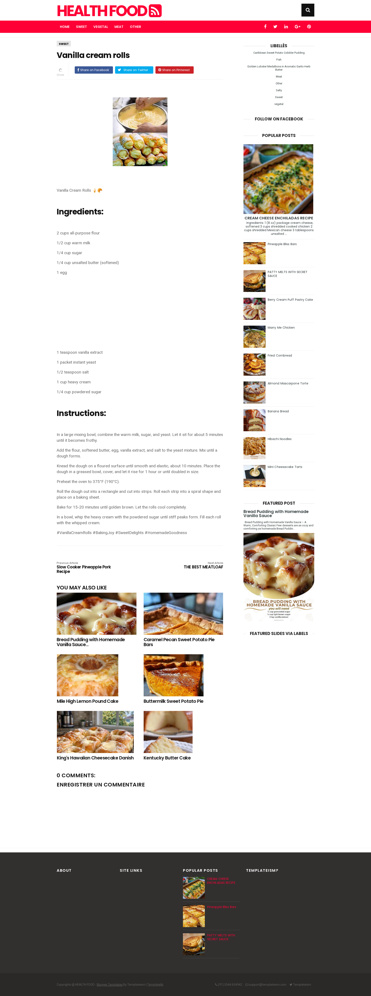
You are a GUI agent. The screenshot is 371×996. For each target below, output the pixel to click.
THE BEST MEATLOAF (203, 565)
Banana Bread (278, 411)
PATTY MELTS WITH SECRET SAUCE (287, 274)
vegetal (278, 104)
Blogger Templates (110, 984)
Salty (279, 90)
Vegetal (100, 26)
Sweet (81, 26)
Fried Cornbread (280, 355)
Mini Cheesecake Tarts (285, 467)
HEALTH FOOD (103, 11)
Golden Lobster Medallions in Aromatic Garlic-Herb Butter (278, 68)
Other (135, 26)
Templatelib (155, 984)
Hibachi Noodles (280, 439)
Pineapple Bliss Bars (282, 244)
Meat (118, 26)
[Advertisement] (142, 309)
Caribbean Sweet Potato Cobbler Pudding (279, 52)
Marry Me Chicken (281, 327)
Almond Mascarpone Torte (288, 383)
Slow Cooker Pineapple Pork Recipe (84, 567)
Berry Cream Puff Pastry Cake (290, 300)
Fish (278, 59)
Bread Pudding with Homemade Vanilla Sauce (276, 514)
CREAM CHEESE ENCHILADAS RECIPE (279, 218)
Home (65, 26)
